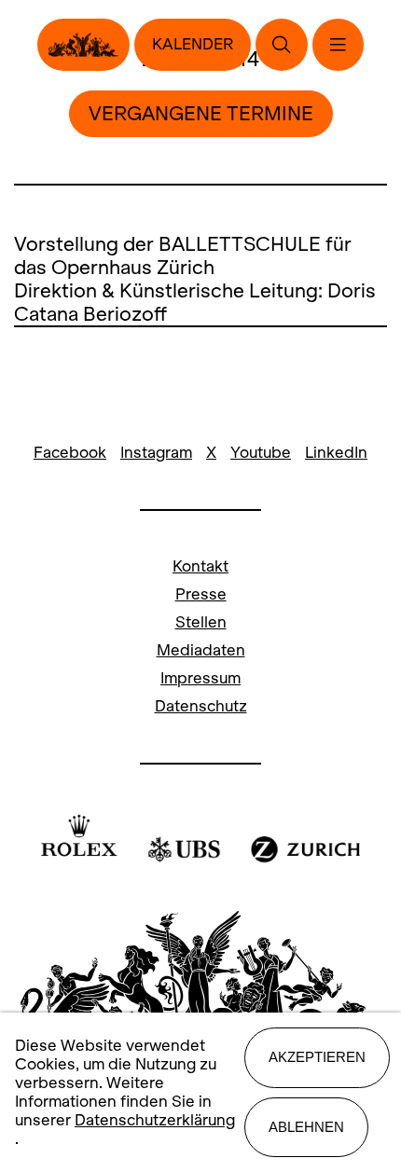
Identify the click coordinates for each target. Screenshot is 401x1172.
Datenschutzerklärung (155, 1120)
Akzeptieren (317, 1057)
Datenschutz (201, 706)
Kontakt (200, 566)
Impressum (200, 678)
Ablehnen (306, 1127)
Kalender (192, 44)
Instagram (156, 453)
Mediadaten (201, 650)
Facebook (70, 453)
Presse (201, 594)
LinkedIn (336, 453)
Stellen (201, 622)
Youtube (260, 453)
